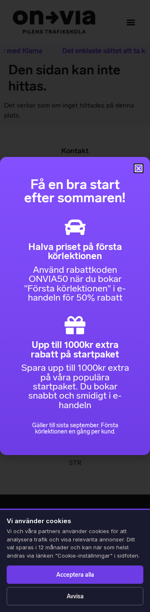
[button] (138, 168)
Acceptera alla (75, 574)
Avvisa (75, 596)
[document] (75, 306)
